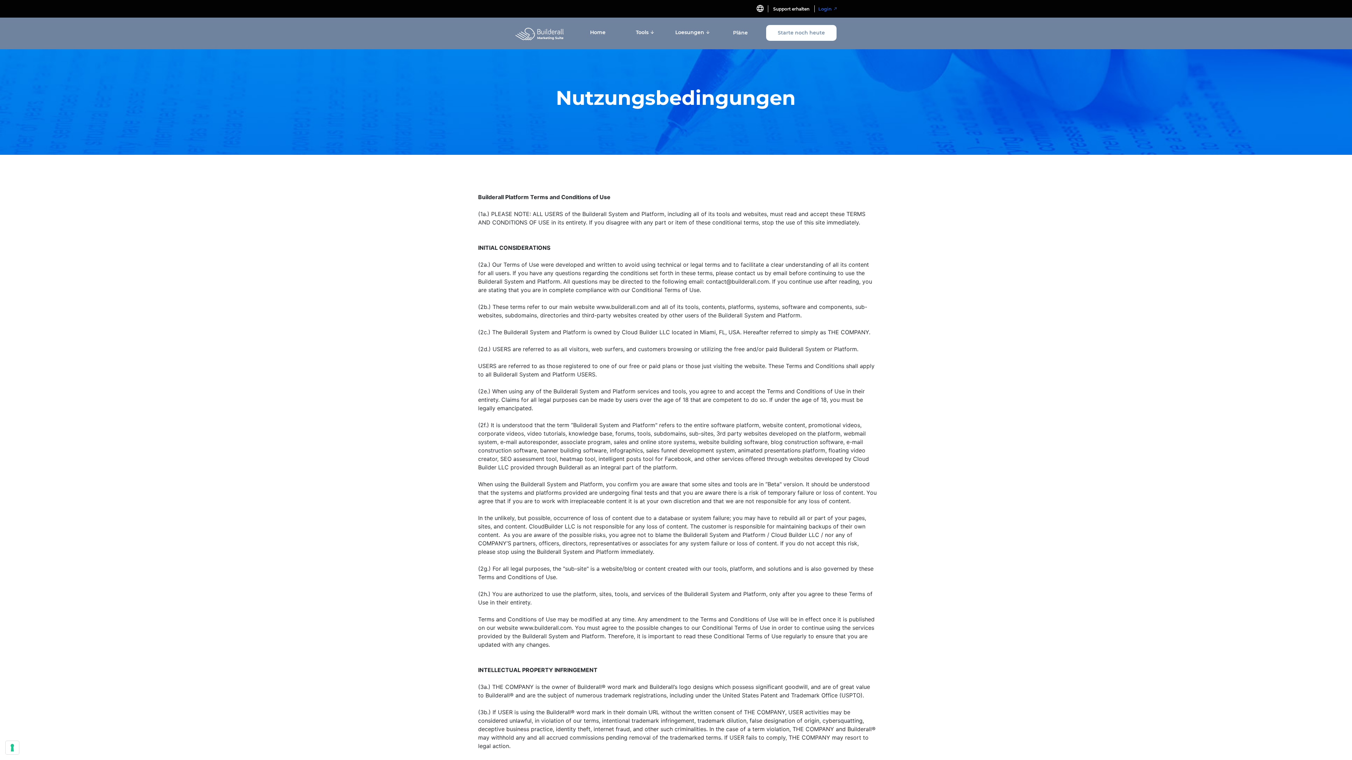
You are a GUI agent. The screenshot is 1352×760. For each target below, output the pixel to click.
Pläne (740, 33)
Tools (643, 32)
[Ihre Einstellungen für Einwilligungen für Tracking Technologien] (12, 747)
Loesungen (690, 32)
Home (598, 32)
